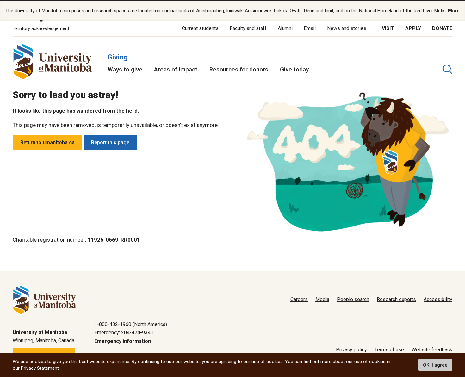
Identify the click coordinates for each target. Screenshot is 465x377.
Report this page (110, 142)
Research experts (396, 299)
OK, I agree (435, 365)
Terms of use (389, 350)
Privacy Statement (40, 368)
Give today (294, 69)
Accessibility (438, 299)
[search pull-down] (447, 69)
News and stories (346, 28)
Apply (413, 28)
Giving (118, 57)
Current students (200, 28)
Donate (442, 28)
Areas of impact (175, 69)
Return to (47, 142)
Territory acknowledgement (41, 28)
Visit (388, 28)
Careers (299, 299)
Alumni (285, 28)
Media (322, 299)
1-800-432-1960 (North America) (130, 324)
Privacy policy (351, 350)
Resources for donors (238, 69)
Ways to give (125, 69)
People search (353, 299)
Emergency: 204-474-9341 (123, 333)
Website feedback (432, 350)
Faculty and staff (248, 28)
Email (310, 28)
